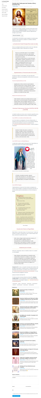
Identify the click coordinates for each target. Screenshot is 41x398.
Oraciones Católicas (4, 9)
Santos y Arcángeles (5, 14)
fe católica (19, 283)
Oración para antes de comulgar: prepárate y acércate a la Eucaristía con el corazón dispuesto (29, 308)
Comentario (14, 377)
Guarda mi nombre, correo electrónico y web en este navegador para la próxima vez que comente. (25, 393)
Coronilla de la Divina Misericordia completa (21, 124)
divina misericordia (15, 283)
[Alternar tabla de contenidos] (22, 35)
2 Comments (32, 351)
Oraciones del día (4, 5)
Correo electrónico (28, 386)
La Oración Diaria (5, 1)
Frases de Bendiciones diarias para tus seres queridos (24, 271)
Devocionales (4, 7)
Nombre (13, 386)
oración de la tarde (29, 283)
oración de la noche (24, 283)
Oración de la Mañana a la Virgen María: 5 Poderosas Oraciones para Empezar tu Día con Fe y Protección (28, 333)
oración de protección (34, 283)
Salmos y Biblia (4, 12)
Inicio (2, 4)
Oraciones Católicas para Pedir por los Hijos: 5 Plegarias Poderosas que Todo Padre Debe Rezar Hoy (29, 299)
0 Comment (30, 6)
